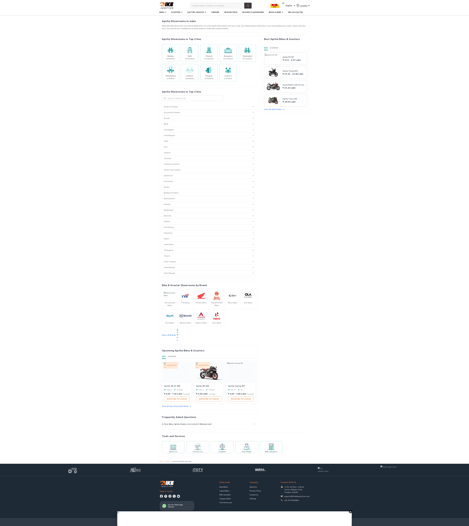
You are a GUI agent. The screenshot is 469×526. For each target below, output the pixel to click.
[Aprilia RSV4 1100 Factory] (273, 86)
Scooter (172, 356)
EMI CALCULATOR (295, 12)
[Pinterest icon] (165, 496)
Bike (164, 356)
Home (161, 461)
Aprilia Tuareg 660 (290, 71)
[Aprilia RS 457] (273, 58)
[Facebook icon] (161, 496)
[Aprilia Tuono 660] (273, 100)
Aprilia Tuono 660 (290, 99)
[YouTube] (178, 496)
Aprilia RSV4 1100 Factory (293, 85)
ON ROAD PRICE (230, 12)
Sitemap (253, 499)
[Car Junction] (323, 470)
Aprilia (167, 461)
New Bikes (223, 487)
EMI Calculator (225, 495)
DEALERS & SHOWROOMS (253, 12)
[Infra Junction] (260, 470)
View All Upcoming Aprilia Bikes (175, 406)
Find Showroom (225, 503)
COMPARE (215, 12)
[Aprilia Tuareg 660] (273, 72)
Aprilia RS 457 (288, 57)
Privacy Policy (255, 491)
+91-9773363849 (291, 500)
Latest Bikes (224, 491)
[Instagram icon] (169, 496)
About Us (253, 487)
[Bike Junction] (166, 5)
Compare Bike (225, 499)
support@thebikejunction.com (297, 496)
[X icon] (174, 496)
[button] (248, 6)
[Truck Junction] (135, 470)
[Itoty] (198, 470)
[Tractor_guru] (391, 470)
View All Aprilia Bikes (273, 109)
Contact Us (254, 495)
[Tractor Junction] (72, 470)
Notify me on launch (177, 399)
